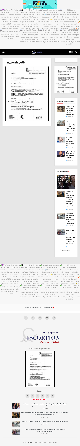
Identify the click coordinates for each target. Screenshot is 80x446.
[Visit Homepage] (36, 52)
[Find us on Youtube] (47, 318)
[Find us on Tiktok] (47, 396)
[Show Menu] (3, 52)
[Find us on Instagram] (40, 318)
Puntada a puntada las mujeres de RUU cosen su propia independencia (44, 421)
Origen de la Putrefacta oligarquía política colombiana (70, 110)
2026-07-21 (70, 246)
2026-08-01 (62, 186)
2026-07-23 (70, 225)
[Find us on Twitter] (33, 318)
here (54, 307)
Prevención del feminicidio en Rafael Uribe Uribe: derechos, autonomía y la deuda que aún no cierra (70, 199)
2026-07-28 (70, 209)
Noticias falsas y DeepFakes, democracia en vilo (70, 141)
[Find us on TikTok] (54, 318)
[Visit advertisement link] (40, 4)
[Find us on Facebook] (26, 318)
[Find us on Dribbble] (52, 396)
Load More (66, 251)
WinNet (30, 442)
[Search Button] (76, 52)
